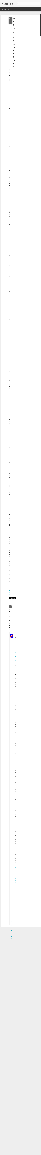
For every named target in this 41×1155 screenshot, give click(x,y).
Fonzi (9, 591)
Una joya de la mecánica (14, 42)
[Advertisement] (22, 52)
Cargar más (11, 930)
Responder (15, 875)
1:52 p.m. (15, 655)
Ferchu (15, 640)
